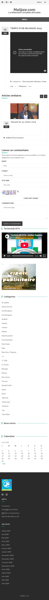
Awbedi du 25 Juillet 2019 (23, 122)
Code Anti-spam (31, 198)
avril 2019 (5, 541)
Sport (4, 394)
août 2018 (6, 569)
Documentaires (7, 340)
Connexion (6, 506)
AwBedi (9, 138)
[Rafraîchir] (18, 191)
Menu (39, 2)
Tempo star (6, 402)
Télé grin (5, 398)
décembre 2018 (7, 555)
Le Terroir (5, 365)
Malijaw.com (24, 10)
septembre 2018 (8, 566)
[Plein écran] (44, 256)
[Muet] (41, 256)
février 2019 (6, 548)
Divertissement (28, 81)
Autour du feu (7, 307)
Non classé (6, 377)
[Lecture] (5, 256)
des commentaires (10, 513)
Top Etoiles (6, 414)
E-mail (5, 171)
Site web (5, 180)
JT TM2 (4, 360)
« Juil (3, 464)
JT (3, 356)
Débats (4, 331)
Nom (4, 161)
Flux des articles (10, 509)
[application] (24, 245)
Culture (4, 327)
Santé (4, 389)
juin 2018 (5, 576)
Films (3, 348)
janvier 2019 (6, 552)
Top (3, 410)
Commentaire (8, 203)
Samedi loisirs (7, 385)
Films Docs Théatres (9, 352)
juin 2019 (5, 534)
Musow (4, 373)
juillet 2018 (6, 573)
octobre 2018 (7, 562)
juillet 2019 (6, 531)
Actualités (5, 303)
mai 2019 (5, 538)
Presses (5, 381)
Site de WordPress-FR (10, 516)
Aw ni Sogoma (7, 315)
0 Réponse (22, 86)
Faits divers (6, 344)
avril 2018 (5, 583)
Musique (38, 81)
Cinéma (4, 323)
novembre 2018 (8, 559)
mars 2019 (6, 545)
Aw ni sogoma (7, 311)
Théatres (5, 406)
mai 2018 (5, 580)
